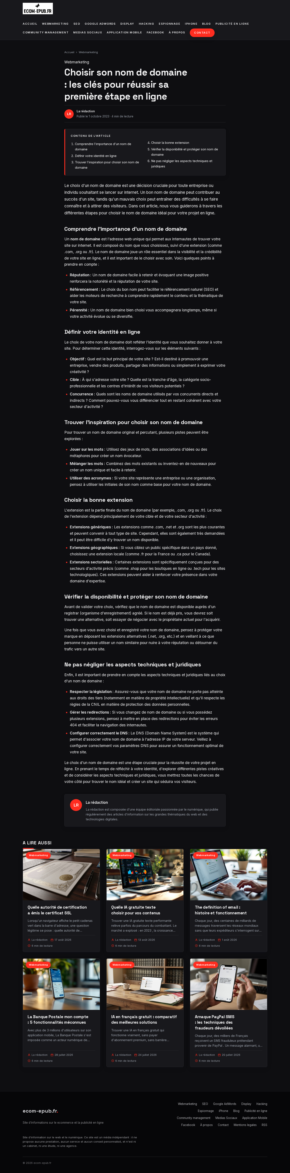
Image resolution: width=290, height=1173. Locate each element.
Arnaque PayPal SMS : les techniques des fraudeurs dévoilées (214, 1022)
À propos (177, 32)
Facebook (155, 32)
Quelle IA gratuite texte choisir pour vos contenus (135, 910)
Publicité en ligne (232, 23)
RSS (264, 1125)
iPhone (191, 23)
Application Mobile (124, 32)
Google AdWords (100, 23)
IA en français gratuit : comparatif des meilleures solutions (144, 1019)
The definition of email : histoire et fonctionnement (221, 910)
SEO (76, 23)
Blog (206, 23)
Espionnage (169, 23)
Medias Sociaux (87, 32)
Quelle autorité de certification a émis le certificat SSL (57, 910)
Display (127, 23)
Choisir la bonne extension (170, 142)
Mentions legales (245, 1125)
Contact (202, 32)
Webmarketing (55, 23)
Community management (46, 32)
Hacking (146, 23)
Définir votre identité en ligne (96, 156)
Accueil (30, 23)
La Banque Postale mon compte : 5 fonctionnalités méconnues (58, 1019)
